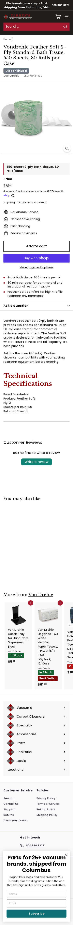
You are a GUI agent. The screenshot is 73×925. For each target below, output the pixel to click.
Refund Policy (45, 809)
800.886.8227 (61, 5)
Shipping (9, 202)
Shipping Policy (46, 815)
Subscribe (36, 914)
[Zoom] (67, 148)
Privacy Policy (45, 798)
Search (8, 798)
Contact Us (11, 804)
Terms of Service (48, 804)
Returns (8, 815)
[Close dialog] (66, 855)
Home (7, 39)
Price (7, 179)
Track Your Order (15, 820)
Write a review (37, 461)
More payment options (37, 267)
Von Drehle (11, 76)
